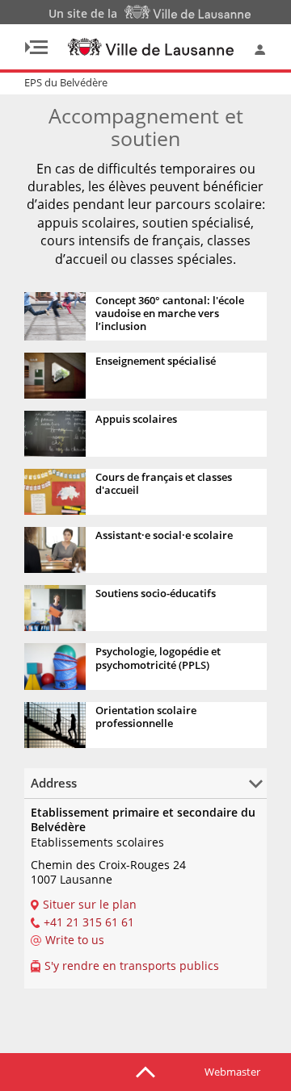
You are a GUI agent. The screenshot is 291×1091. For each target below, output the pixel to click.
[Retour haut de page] (145, 1071)
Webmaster (232, 1071)
